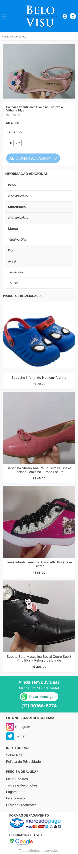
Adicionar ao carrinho (33, 158)
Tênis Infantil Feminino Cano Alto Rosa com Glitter (39, 564)
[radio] (10, 143)
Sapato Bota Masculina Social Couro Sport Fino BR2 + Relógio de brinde (39, 658)
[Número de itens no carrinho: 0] (72, 16)
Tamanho (14, 132)
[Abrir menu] (4, 16)
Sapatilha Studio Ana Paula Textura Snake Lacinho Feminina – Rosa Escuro (39, 470)
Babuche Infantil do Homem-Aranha (39, 377)
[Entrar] (64, 16)
